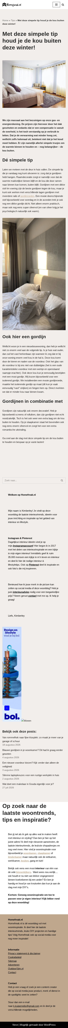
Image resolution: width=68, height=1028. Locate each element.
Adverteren (13, 964)
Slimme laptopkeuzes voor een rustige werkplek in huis (30, 775)
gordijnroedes (27, 196)
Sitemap (12, 961)
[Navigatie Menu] (56, 4)
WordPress (50, 1024)
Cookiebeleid (14, 957)
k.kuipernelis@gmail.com (26, 1006)
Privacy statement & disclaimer (24, 953)
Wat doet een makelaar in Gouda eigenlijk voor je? (28, 784)
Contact (12, 972)
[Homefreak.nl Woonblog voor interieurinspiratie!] (11, 4)
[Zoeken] (63, 4)
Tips (13, 20)
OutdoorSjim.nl (15, 968)
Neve (15, 1024)
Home (5, 20)
